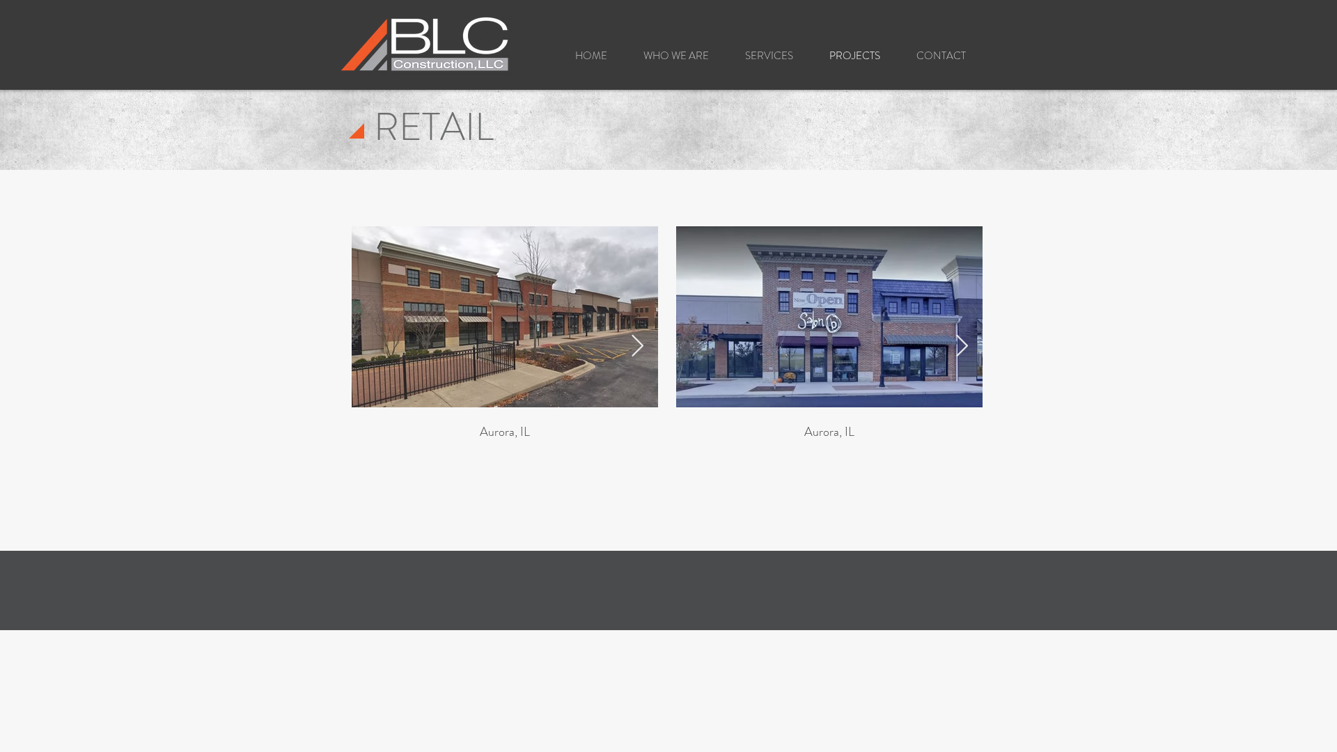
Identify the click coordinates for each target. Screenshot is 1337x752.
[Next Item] (637, 347)
